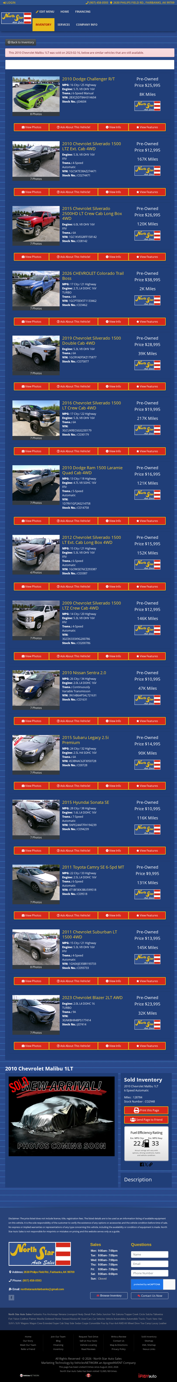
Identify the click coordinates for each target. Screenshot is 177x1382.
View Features (149, 127)
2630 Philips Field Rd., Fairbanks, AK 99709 (143, 3)
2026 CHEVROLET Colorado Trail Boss (93, 275)
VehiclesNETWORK (86, 1363)
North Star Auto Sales (108, 1359)
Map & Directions (119, 1344)
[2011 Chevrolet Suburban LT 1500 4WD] (36, 947)
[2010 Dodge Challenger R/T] (36, 94)
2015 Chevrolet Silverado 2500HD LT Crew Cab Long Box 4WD (92, 213)
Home (64, 12)
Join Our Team (58, 1336)
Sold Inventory (149, 1336)
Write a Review (118, 1336)
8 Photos (36, 114)
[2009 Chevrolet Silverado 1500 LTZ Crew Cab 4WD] (36, 618)
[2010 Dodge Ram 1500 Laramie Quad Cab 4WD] (36, 483)
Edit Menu (46, 12)
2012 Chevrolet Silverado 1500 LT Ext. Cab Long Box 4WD (91, 539)
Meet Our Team (28, 1344)
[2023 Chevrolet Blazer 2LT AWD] (36, 1013)
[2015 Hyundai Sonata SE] (36, 817)
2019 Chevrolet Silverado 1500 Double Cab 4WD (91, 340)
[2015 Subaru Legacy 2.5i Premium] (36, 753)
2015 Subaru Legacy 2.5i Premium (85, 739)
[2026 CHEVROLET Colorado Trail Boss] (36, 288)
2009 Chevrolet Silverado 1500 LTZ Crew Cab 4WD (91, 605)
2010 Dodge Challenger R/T (88, 79)
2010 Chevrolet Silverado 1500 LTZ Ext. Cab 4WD (91, 146)
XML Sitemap (149, 1344)
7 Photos (36, 179)
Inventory (44, 25)
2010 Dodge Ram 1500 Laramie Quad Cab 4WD (92, 470)
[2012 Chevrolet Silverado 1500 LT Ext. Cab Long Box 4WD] (36, 552)
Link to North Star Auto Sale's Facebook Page (11, 1297)
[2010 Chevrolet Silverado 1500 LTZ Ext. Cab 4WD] (36, 159)
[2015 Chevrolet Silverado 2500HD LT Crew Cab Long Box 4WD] (36, 224)
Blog (58, 1340)
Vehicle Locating (88, 1344)
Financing (83, 12)
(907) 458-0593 (98, 3)
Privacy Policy (119, 1349)
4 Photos (36, 572)
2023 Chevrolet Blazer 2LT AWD (92, 997)
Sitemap (149, 1340)
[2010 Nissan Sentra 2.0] (36, 688)
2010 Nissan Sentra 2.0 (84, 672)
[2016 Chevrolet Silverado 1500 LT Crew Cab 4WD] (36, 418)
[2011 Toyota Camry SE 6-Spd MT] (36, 882)
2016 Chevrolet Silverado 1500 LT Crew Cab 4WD (91, 405)
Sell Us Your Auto (88, 1340)
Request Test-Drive (88, 1336)
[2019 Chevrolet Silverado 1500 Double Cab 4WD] (36, 353)
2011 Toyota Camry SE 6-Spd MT (93, 867)
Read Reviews (88, 1349)
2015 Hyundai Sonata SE (85, 802)
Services (64, 25)
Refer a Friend (28, 1349)
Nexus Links (149, 1349)
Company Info (86, 25)
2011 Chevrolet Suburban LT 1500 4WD (89, 934)
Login (11, 3)
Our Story (28, 1340)
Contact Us (118, 1340)
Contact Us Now (151, 1296)
